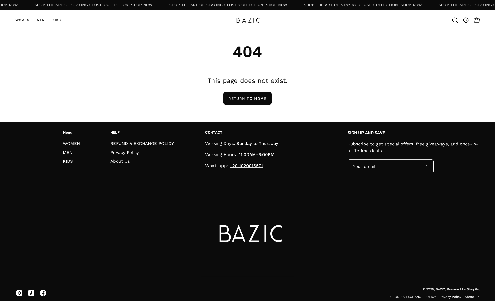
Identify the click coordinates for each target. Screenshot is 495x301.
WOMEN (71, 143)
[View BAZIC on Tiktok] (31, 293)
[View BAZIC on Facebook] (43, 293)
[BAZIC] (247, 20)
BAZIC (440, 289)
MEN (67, 152)
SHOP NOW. (12, 5)
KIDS (68, 161)
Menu (67, 132)
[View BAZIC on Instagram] (19, 293)
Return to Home (247, 98)
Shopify (473, 289)
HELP (115, 132)
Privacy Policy (124, 152)
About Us (120, 161)
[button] (455, 20)
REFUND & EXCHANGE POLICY (142, 143)
